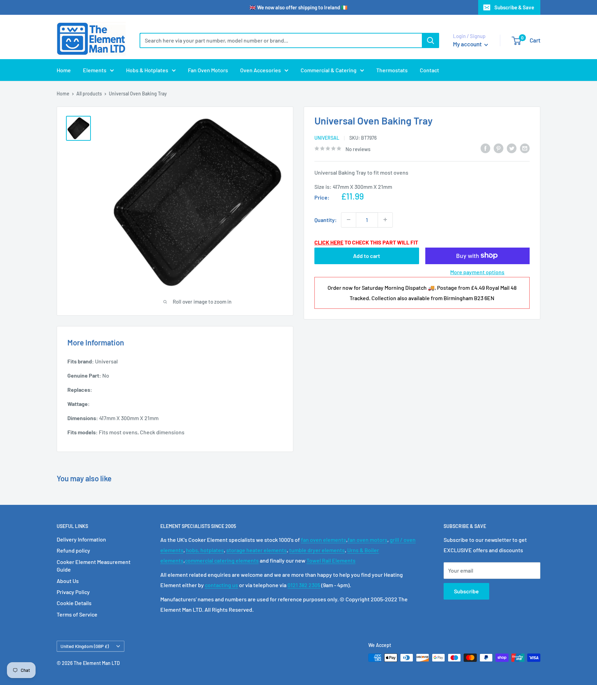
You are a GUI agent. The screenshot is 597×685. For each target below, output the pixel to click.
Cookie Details (74, 603)
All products (89, 93)
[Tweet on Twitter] (512, 147)
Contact (429, 70)
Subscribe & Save (514, 7)
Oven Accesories (260, 70)
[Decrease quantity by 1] (348, 219)
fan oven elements (323, 539)
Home (64, 70)
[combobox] (281, 40)
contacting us (221, 585)
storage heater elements (256, 550)
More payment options (477, 271)
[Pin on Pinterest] (498, 147)
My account (468, 43)
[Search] (430, 40)
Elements (94, 70)
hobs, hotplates (205, 550)
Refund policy (73, 550)
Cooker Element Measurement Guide (94, 565)
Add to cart (366, 255)
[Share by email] (525, 147)
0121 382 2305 (303, 585)
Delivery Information (81, 539)
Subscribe (466, 591)
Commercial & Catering (329, 70)
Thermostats (392, 70)
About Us (68, 580)
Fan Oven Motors (208, 70)
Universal (326, 138)
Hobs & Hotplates (147, 70)
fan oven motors (367, 539)
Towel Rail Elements (331, 560)
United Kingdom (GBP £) (84, 646)
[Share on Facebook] (485, 147)
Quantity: (325, 219)
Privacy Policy (73, 592)
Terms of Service (77, 614)
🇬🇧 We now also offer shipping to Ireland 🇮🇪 (298, 7)
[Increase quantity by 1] (385, 219)
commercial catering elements (222, 560)
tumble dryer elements (317, 550)
